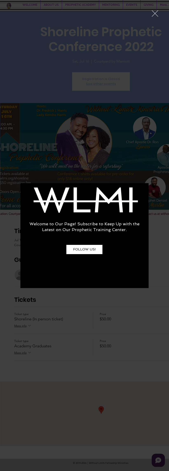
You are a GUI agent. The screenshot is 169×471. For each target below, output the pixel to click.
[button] (155, 13)
